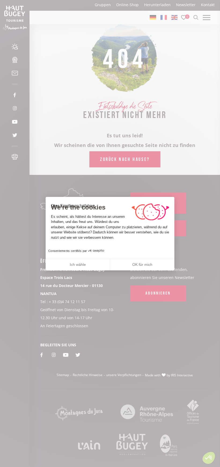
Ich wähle (78, 264)
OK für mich (142, 264)
